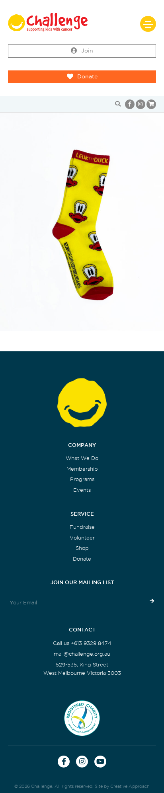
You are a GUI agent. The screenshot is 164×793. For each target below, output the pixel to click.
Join (87, 51)
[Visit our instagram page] (140, 104)
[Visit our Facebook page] (130, 104)
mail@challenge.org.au (82, 654)
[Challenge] (82, 22)
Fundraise (82, 527)
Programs (82, 479)
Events (82, 490)
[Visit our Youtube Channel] (100, 762)
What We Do (82, 458)
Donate (87, 77)
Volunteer (82, 537)
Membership (82, 469)
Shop (82, 548)
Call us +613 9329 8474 (82, 643)
